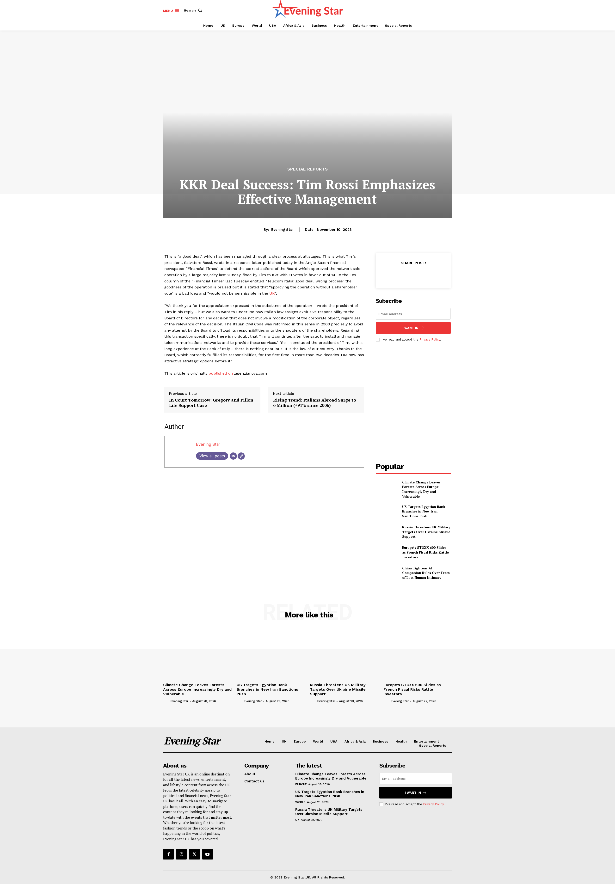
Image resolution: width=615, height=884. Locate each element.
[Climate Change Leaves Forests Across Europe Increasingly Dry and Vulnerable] (387, 487)
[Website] (241, 456)
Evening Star (282, 229)
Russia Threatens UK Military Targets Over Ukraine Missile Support (426, 532)
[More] (435, 275)
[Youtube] (207, 854)
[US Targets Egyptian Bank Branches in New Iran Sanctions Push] (387, 511)
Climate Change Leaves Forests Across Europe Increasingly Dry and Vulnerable (421, 489)
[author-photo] (166, 700)
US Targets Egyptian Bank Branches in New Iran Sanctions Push (423, 511)
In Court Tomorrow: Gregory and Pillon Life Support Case (211, 402)
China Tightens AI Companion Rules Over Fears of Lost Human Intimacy (426, 573)
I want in (410, 328)
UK (272, 293)
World (300, 802)
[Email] (233, 456)
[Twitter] (402, 275)
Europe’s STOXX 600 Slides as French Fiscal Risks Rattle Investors (425, 552)
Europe (301, 784)
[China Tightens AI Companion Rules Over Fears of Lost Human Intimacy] (387, 573)
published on (221, 373)
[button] (194, 10)
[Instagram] (181, 854)
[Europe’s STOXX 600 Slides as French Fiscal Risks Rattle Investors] (387, 552)
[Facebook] (391, 275)
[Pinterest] (413, 275)
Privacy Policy (429, 339)
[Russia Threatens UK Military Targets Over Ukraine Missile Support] (387, 532)
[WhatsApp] (424, 275)
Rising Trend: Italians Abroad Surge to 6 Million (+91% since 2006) (314, 402)
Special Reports (307, 169)
